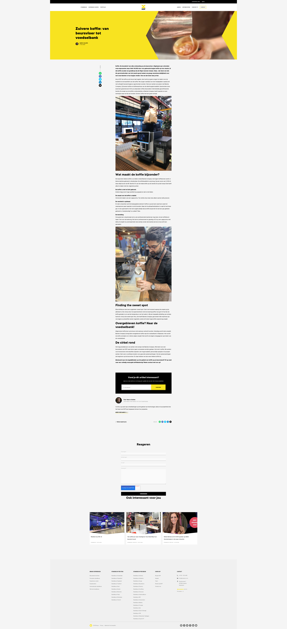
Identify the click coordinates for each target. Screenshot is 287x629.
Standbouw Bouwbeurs (138, 583)
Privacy (101, 625)
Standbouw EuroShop (138, 589)
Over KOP (135, 542)
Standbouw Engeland (117, 581)
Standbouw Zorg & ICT (138, 618)
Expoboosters (186, 7)
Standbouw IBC (137, 597)
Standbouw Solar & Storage (139, 610)
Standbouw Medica (137, 602)
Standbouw (84, 7)
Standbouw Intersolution (139, 599)
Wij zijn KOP (158, 575)
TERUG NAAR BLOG (121, 422)
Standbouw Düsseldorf (117, 578)
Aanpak (179, 7)
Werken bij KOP (159, 583)
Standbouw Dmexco (138, 586)
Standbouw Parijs (116, 594)
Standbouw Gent (116, 586)
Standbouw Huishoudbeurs (139, 594)
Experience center (94, 7)
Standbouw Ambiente (138, 578)
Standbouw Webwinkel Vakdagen (141, 616)
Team (156, 581)
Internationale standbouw (96, 586)
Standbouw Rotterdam (117, 597)
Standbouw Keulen (116, 589)
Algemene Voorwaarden (110, 625)
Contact (203, 7)
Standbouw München (117, 591)
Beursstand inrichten (94, 575)
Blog (203, 1)
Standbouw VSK (137, 613)
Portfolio (103, 7)
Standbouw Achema (138, 575)
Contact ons (158, 586)
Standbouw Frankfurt (116, 583)
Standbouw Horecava (138, 591)
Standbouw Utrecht (116, 599)
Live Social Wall (196, 1)
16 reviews (179, 591)
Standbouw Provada (138, 605)
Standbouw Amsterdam (117, 575)
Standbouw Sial (137, 608)
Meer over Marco (120, 412)
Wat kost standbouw (94, 589)
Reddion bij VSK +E (96, 536)
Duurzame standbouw (95, 578)
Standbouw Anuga (137, 581)
